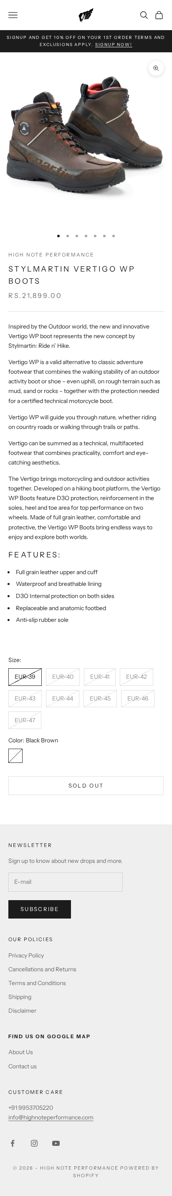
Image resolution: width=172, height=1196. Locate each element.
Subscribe (39, 909)
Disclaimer (22, 1010)
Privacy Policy (26, 955)
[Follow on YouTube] (56, 1143)
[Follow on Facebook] (12, 1143)
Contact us (22, 1066)
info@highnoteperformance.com (51, 1117)
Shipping (19, 997)
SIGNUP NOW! (113, 44)
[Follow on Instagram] (34, 1143)
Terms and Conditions (37, 983)
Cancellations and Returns (42, 969)
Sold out (86, 785)
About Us (20, 1052)
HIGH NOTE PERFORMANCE (51, 255)
